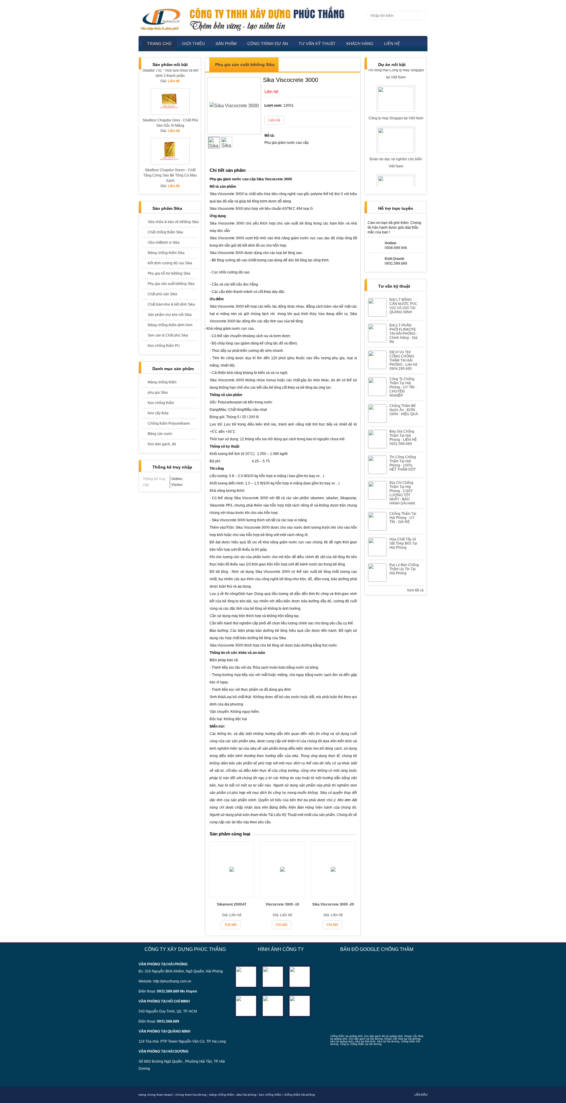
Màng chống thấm (162, 382)
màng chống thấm (221, 1094)
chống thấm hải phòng (299, 1094)
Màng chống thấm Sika (166, 253)
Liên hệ (392, 43)
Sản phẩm (226, 43)
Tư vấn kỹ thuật (317, 43)
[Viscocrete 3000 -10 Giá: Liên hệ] (282, 895)
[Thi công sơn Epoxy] (273, 1005)
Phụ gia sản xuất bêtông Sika (171, 284)
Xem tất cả (415, 590)
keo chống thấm (270, 1094)
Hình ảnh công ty (281, 949)
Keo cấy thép (158, 413)
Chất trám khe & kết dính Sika (171, 304)
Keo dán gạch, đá (162, 444)
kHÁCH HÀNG (360, 43)
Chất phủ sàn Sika (162, 294)
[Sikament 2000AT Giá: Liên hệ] (231, 895)
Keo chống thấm (161, 403)
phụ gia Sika (158, 392)
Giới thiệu (193, 43)
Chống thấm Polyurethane (169, 423)
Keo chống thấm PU (164, 346)
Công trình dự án (267, 43)
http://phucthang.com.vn (172, 981)
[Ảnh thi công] (246, 1005)
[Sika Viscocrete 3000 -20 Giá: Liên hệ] (333, 895)
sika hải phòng (246, 1094)
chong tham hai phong (190, 1094)
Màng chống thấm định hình (170, 325)
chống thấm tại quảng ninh (346, 1036)
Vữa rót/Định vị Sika (164, 242)
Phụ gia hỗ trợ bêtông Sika (169, 273)
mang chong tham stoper (156, 1094)
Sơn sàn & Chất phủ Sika (168, 335)
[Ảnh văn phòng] (246, 976)
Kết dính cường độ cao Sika (170, 263)
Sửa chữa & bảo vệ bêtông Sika (173, 222)
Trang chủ (159, 43)
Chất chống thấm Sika (165, 232)
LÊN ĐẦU (420, 1094)
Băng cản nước (160, 434)
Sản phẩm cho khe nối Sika (170, 315)
